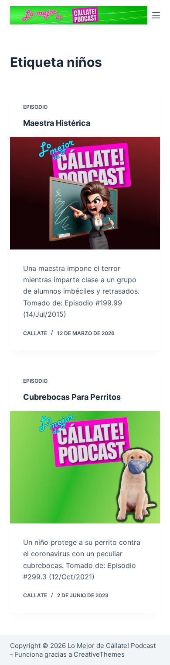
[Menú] (156, 15)
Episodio (35, 107)
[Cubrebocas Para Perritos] (85, 467)
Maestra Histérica (56, 123)
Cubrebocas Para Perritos (72, 397)
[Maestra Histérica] (85, 193)
